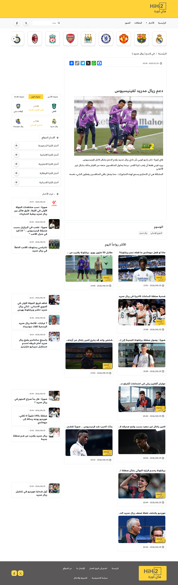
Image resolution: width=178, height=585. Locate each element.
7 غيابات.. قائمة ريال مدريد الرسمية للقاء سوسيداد (33, 325)
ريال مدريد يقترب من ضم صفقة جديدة (30, 437)
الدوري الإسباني (156, 233)
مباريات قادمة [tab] (19, 97)
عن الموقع (67, 568)
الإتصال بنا (80, 568)
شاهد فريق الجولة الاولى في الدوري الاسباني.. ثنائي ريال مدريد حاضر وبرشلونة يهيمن (32, 306)
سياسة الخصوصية (100, 578)
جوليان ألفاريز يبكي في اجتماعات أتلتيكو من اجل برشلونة (141, 383)
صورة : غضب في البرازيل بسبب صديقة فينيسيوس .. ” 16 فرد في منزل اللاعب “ (30, 230)
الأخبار (151, 22)
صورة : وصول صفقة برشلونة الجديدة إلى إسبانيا (141, 340)
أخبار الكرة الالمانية (49, 154)
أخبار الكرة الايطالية (49, 173)
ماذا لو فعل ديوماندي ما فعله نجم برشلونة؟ (142, 252)
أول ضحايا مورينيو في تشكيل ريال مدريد (31, 493)
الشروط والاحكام (80, 578)
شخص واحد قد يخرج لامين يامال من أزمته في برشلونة (89, 340)
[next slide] (13, 38)
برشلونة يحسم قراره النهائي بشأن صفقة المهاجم (141, 470)
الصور (127, 22)
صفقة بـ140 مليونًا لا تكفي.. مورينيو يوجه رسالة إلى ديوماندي (32, 419)
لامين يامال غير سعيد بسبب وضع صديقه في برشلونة (141, 426)
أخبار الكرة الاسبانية (49, 182)
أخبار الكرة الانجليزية (49, 164)
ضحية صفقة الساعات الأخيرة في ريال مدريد (142, 296)
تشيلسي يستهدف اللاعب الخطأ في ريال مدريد (30, 249)
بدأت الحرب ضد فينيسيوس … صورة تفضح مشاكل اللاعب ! (89, 426)
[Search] (59, 23)
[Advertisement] (62, 8)
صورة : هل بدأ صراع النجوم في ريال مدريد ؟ (30, 401)
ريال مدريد (138, 53)
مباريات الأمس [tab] (53, 97)
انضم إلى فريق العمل (98, 568)
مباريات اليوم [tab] (35, 97)
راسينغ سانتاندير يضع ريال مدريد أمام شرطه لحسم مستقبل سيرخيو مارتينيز (33, 343)
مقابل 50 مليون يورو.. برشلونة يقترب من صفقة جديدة (89, 252)
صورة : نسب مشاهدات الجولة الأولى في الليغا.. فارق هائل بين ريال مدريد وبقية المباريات (30, 210)
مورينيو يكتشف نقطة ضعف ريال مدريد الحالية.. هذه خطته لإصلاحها (141, 513)
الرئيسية (162, 22)
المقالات (138, 22)
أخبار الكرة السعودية (48, 145)
